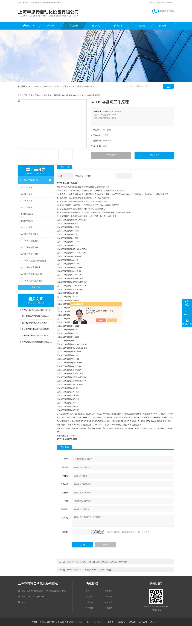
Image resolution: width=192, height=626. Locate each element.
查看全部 (35, 287)
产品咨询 (111, 155)
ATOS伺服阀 (26, 187)
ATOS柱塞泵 (26, 194)
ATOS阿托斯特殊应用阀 (31, 274)
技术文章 (118, 25)
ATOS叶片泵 (26, 227)
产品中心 (73, 25)
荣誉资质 (108, 602)
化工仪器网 (142, 622)
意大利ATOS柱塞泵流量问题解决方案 (37, 329)
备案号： (111, 622)
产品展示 (89, 597)
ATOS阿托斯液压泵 (29, 241)
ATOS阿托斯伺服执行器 (31, 281)
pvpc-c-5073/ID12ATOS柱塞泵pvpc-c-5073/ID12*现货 (89, 570)
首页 (31, 95)
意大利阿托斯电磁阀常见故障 (34, 322)
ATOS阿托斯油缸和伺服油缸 (33, 261)
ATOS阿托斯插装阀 (29, 254)
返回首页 (153, 2)
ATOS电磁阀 (67, 95)
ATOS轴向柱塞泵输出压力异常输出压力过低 (37, 335)
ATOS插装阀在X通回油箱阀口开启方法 (37, 342)
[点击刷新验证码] (97, 532)
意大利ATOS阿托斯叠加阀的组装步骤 (37, 316)
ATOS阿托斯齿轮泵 (29, 234)
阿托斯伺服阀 (27, 214)
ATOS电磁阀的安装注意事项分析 (36, 310)
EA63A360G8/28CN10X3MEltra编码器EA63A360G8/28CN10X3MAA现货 (97, 562)
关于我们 (51, 25)
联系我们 (170, 2)
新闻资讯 (108, 597)
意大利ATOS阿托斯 (52, 95)
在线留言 (161, 2)
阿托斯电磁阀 (27, 221)
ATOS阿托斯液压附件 (30, 267)
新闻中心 (96, 25)
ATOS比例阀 (26, 201)
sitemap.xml (155, 622)
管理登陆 (121, 622)
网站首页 (30, 25)
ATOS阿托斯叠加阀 (29, 247)
